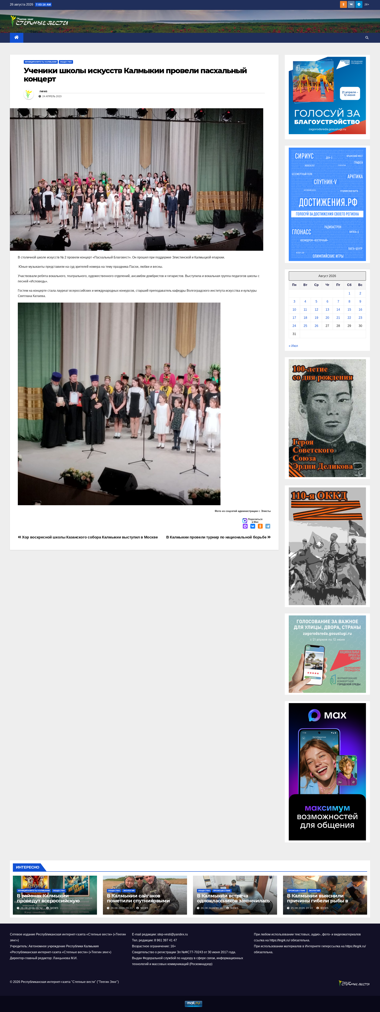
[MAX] (245, 527)
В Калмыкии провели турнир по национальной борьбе (216, 537)
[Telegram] (268, 527)
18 (305, 317)
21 (338, 317)
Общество (66, 62)
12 (316, 309)
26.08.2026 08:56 (212, 908)
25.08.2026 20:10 (302, 908)
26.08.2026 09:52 (32, 908)
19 (316, 317)
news (43, 91)
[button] (367, 37)
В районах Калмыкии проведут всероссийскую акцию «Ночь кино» (48, 901)
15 (349, 309)
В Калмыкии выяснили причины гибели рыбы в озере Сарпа (317, 901)
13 (327, 309)
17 (294, 317)
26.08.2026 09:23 (122, 908)
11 (305, 309)
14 (338, 309)
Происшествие (222, 891)
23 (360, 317)
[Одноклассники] (260, 527)
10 (294, 309)
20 (327, 317)
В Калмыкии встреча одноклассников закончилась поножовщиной (233, 901)
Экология (128, 891)
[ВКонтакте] (253, 527)
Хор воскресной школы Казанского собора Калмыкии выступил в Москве (89, 537)
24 (294, 326)
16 (360, 309)
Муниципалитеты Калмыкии (41, 62)
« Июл (293, 345)
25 (305, 326)
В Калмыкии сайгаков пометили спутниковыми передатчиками (138, 901)
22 (349, 317)
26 (316, 326)
